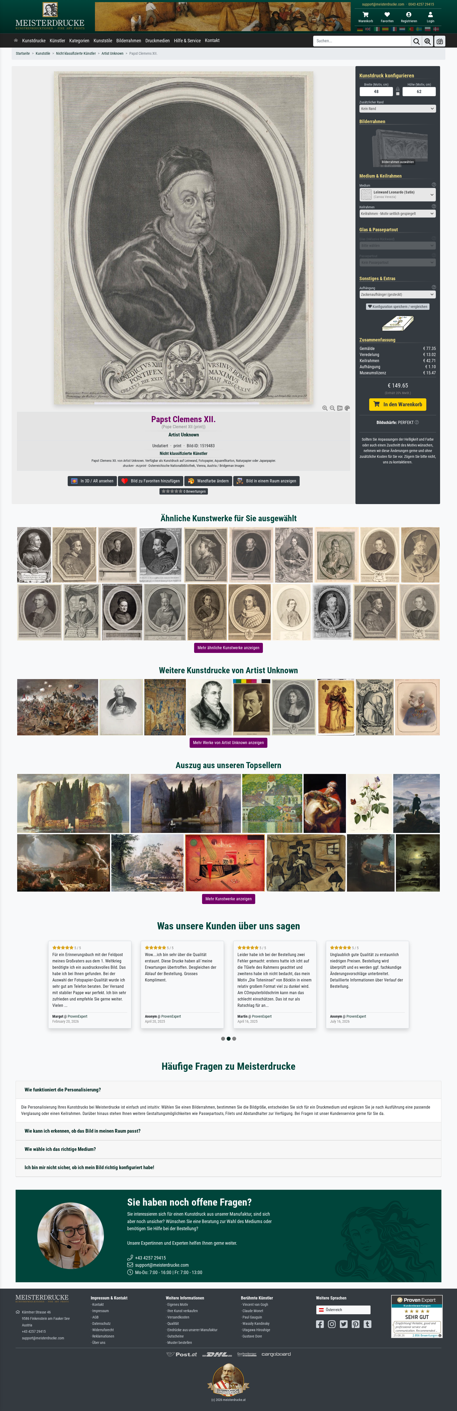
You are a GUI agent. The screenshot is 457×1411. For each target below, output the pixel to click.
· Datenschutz (101, 1323)
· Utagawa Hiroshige (255, 1330)
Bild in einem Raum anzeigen (269, 480)
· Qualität (172, 1323)
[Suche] (416, 41)
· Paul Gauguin (251, 1317)
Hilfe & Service (187, 40)
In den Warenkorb (401, 404)
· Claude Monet (252, 1311)
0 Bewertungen (194, 491)
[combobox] (397, 109)
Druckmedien (157, 40)
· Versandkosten (177, 1317)
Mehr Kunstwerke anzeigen (228, 898)
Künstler (57, 40)
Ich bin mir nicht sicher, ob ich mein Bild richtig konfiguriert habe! (89, 1167)
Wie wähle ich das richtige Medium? (60, 1149)
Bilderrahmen (128, 40)
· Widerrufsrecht (102, 1330)
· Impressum (100, 1311)
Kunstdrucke (33, 40)
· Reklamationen (102, 1336)
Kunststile (103, 40)
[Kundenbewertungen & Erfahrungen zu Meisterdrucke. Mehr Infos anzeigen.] (417, 1316)
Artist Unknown (113, 53)
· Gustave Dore (251, 1336)
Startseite (23, 53)
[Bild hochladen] (439, 41)
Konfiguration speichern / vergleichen (399, 307)
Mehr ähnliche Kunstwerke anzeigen (228, 647)
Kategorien (79, 40)
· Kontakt (97, 1304)
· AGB (95, 1317)
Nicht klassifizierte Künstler (76, 53)
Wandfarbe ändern (211, 480)
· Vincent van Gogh (254, 1304)
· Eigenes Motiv (177, 1304)
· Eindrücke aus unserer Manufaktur (191, 1330)
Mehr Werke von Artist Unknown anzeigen (228, 742)
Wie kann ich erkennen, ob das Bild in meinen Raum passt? (83, 1131)
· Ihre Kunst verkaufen (182, 1311)
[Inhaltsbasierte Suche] (427, 41)
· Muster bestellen (179, 1342)
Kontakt (212, 40)
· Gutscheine (175, 1336)
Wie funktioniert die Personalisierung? (63, 1090)
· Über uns (98, 1342)
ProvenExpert (78, 1016)
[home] (16, 41)
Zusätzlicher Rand (371, 102)
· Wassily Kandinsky (255, 1323)
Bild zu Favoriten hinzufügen (154, 480)
